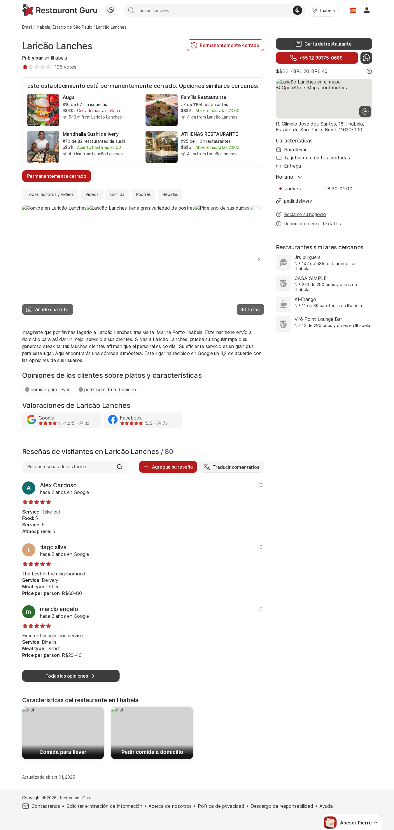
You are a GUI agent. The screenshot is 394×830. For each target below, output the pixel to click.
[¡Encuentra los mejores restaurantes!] (59, 10)
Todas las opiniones (66, 676)
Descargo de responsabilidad (282, 806)
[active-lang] (353, 10)
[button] (259, 260)
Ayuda (326, 806)
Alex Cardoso (58, 485)
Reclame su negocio (305, 214)
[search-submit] (130, 10)
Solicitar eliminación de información (104, 806)
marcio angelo (59, 609)
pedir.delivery (298, 201)
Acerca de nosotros (170, 806)
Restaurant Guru (75, 797)
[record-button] (297, 10)
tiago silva (53, 547)
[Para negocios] (110, 10)
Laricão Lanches (57, 46)
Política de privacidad (221, 806)
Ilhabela (59, 58)
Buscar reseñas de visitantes (57, 466)
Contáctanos (45, 806)
